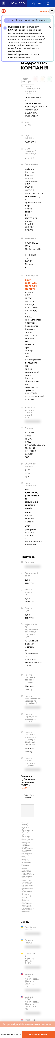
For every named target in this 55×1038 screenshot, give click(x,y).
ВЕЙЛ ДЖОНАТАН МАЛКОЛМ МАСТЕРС (29, 284)
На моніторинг (39, 1034)
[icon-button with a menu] (52, 11)
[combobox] (25, 787)
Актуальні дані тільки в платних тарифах (27, 1024)
